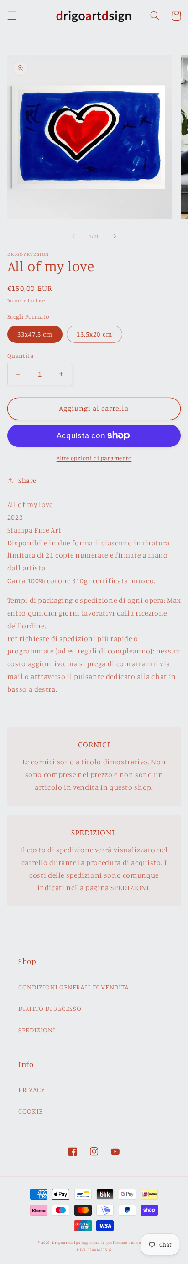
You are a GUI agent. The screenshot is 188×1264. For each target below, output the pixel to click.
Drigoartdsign (66, 1242)
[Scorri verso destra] (114, 236)
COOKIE (30, 1111)
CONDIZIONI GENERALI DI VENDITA (73, 987)
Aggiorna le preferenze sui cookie (116, 1242)
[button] (11, 15)
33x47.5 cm (35, 334)
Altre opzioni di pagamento (94, 458)
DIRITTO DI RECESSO (49, 1008)
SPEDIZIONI (36, 1030)
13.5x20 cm (94, 334)
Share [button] (27, 480)
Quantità (20, 355)
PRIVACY (31, 1089)
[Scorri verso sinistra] (73, 236)
